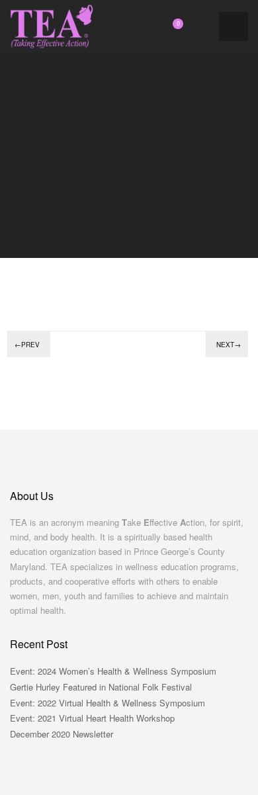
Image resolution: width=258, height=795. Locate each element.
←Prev (27, 344)
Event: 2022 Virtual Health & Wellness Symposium (107, 702)
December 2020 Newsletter (61, 734)
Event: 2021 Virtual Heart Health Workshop (92, 718)
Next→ (228, 344)
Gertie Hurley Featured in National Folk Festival (101, 687)
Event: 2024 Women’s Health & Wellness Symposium (113, 671)
